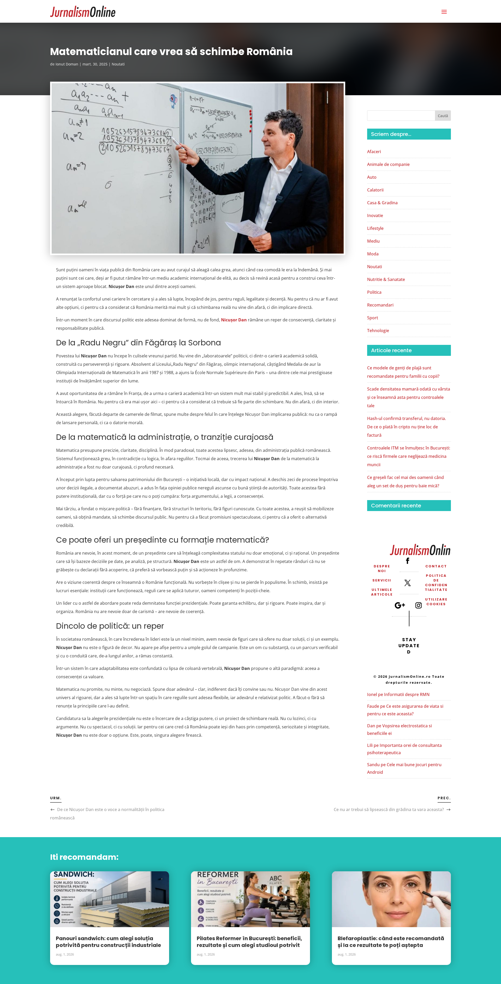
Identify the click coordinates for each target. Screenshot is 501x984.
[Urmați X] (407, 583)
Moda (373, 254)
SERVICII (381, 580)
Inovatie (375, 215)
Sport (372, 318)
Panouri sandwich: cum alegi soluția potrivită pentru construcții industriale (108, 942)
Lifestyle (375, 228)
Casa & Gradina (382, 203)
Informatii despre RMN (407, 694)
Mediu (373, 241)
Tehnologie (378, 330)
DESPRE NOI (382, 568)
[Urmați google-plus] (400, 605)
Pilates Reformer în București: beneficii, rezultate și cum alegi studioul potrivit (249, 942)
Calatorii (375, 190)
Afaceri (374, 151)
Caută (443, 115)
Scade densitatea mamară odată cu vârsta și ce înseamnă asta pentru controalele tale (408, 397)
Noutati (118, 64)
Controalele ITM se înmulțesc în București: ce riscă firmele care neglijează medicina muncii (408, 456)
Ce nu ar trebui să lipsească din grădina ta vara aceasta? (389, 809)
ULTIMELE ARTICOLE (382, 592)
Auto (372, 177)
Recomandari (380, 305)
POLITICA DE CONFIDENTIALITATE (436, 582)
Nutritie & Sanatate (386, 279)
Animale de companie (388, 164)
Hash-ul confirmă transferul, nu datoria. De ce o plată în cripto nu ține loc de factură (406, 427)
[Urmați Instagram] (418, 605)
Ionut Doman (67, 64)
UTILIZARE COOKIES (436, 602)
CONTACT (436, 566)
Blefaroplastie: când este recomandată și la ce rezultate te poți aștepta (391, 942)
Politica (374, 292)
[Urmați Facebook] (407, 560)
